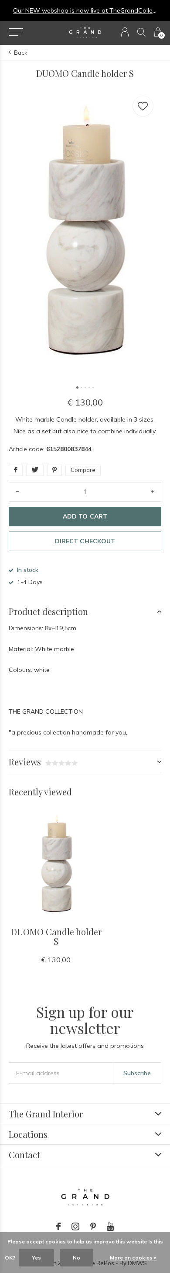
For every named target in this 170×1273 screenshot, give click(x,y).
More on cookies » (133, 1257)
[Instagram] (75, 1226)
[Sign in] (125, 32)
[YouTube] (110, 1226)
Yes (36, 1257)
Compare (83, 469)
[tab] (85, 611)
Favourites (143, 106)
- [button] (17, 492)
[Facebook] (58, 1226)
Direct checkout (85, 541)
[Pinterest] (93, 1226)
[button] (16, 32)
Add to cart (85, 516)
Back (20, 52)
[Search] (141, 32)
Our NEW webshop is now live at (61, 10)
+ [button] (152, 492)
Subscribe (137, 1073)
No (76, 1257)
